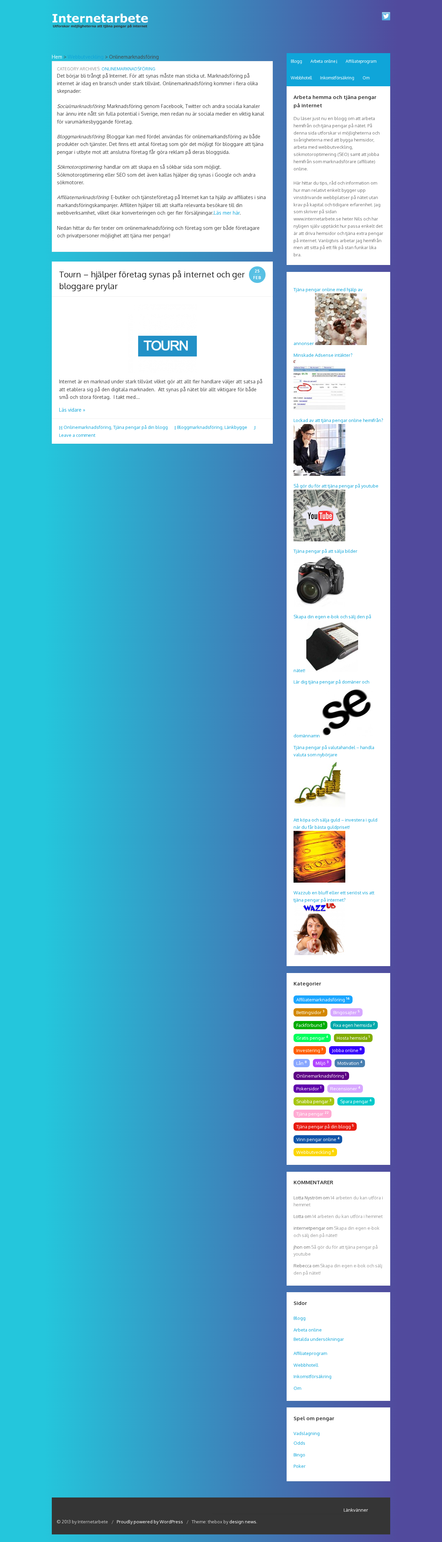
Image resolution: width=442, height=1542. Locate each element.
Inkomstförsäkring (337, 77)
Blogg (296, 61)
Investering (309, 1050)
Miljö (322, 1063)
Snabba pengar (314, 1101)
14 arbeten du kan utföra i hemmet (347, 1216)
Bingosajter (346, 1012)
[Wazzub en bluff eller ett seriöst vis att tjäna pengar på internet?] (319, 953)
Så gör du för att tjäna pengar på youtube (336, 486)
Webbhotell (301, 77)
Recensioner (345, 1088)
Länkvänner (356, 1510)
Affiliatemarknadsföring (323, 999)
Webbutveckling (86, 57)
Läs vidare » (72, 410)
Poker (300, 1466)
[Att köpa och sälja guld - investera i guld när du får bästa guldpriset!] (319, 881)
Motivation (349, 1063)
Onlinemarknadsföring (87, 427)
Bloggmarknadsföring (199, 427)
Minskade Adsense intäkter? (323, 355)
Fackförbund (310, 1025)
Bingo (299, 1454)
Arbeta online (322, 61)
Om (366, 77)
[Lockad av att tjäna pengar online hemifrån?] (319, 474)
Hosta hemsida (353, 1037)
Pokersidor (308, 1088)
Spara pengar (356, 1101)
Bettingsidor (310, 1012)
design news (242, 1521)
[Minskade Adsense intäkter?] (319, 408)
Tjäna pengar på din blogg (140, 427)
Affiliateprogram (361, 61)
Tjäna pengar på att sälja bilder (325, 551)
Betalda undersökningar (319, 1339)
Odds (299, 1443)
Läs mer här (227, 213)
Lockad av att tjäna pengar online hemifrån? (338, 420)
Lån (301, 1063)
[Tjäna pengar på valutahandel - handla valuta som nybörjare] (319, 808)
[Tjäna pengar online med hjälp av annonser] (341, 343)
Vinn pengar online (317, 1139)
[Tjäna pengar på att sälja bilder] (319, 605)
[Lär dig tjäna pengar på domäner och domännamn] (347, 735)
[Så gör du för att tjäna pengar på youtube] (319, 539)
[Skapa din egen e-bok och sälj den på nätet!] (332, 670)
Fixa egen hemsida (354, 1025)
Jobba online (347, 1050)
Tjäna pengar (312, 1113)
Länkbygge (235, 427)
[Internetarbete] (102, 30)
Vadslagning (307, 1433)
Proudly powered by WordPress (150, 1521)
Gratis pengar (312, 1037)
